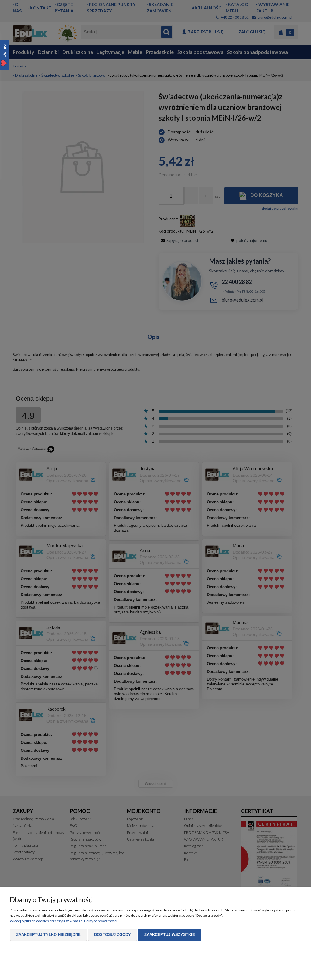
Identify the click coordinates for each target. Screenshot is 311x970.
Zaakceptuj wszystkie (169, 934)
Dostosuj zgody (112, 934)
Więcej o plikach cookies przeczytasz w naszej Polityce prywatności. (64, 921)
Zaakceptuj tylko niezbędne (48, 934)
